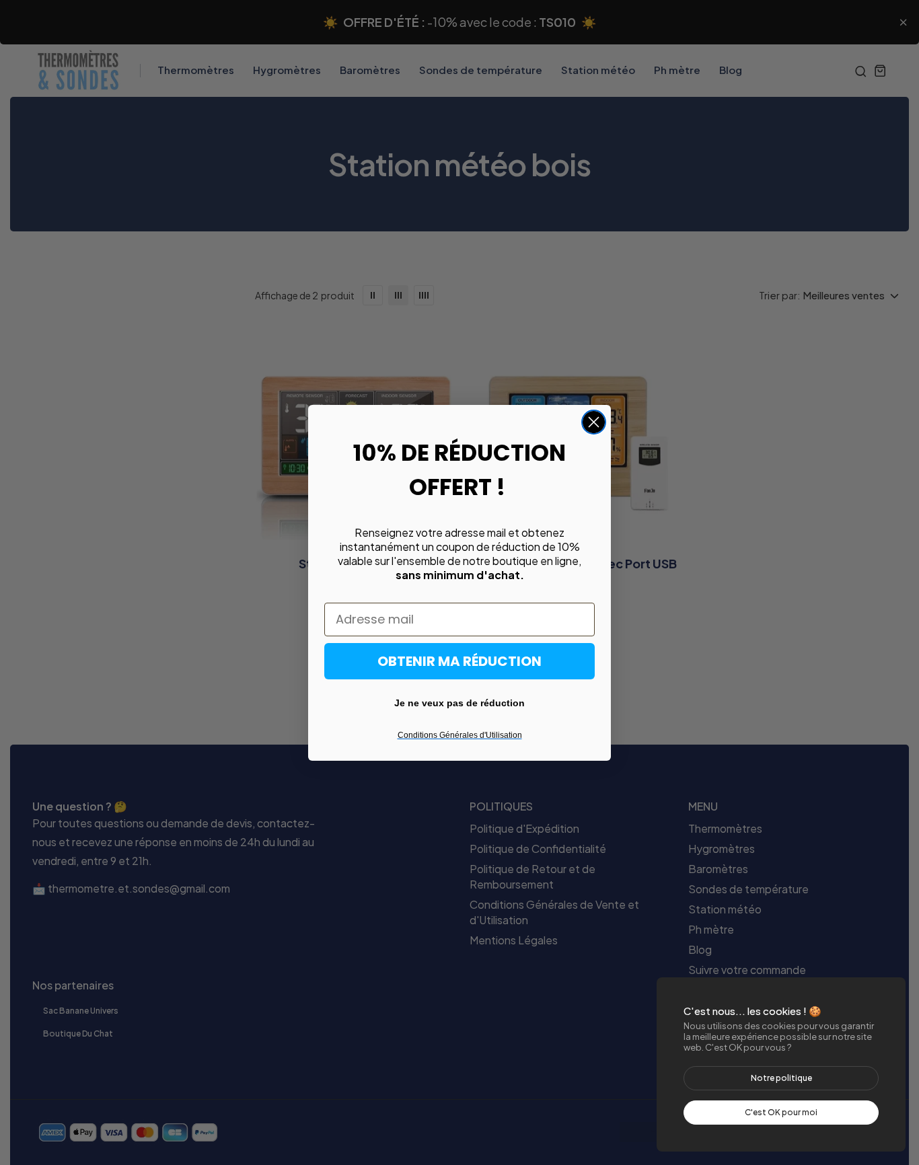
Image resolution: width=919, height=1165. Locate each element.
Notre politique (781, 1078)
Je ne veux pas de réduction (459, 703)
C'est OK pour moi (781, 1112)
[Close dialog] (593, 422)
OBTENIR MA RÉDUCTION (459, 661)
